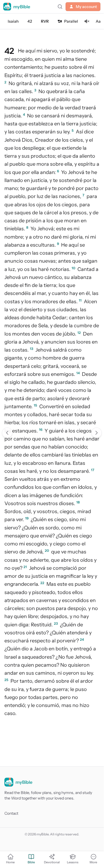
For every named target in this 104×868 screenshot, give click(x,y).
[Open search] (60, 6)
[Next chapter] (97, 433)
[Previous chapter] (7, 433)
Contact (11, 813)
